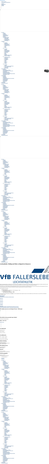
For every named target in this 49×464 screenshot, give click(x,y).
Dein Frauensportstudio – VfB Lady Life (8, 197)
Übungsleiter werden (7, 166)
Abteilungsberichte (5, 162)
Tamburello (6, 186)
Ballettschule (6, 43)
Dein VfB (3, 32)
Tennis (5, 61)
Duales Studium (6, 38)
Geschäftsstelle (5, 34)
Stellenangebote (6, 164)
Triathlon (6, 63)
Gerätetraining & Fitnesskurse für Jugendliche (8, 78)
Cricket (5, 98)
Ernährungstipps (5, 71)
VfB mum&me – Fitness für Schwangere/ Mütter (9, 73)
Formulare (4, 33)
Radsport (6, 54)
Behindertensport (7, 44)
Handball (6, 49)
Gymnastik (6, 175)
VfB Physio (4, 201)
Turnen (5, 62)
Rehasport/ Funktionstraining (6, 199)
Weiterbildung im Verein (6, 37)
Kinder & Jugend (4, 75)
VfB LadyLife (6, 67)
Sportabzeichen (6, 57)
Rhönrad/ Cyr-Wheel (7, 55)
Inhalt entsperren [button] (2, 296)
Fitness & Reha (3, 68)
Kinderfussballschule (7, 177)
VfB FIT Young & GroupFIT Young (9, 393)
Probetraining (4, 69)
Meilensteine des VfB (5, 87)
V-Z (3, 190)
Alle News (4, 36)
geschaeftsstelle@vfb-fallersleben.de (4, 333)
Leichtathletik (6, 52)
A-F (3, 369)
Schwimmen (6, 58)
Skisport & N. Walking (7, 109)
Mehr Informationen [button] (2, 295)
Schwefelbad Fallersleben (5, 83)
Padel (5, 380)
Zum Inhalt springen (2, 0)
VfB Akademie (6, 40)
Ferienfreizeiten (5, 77)
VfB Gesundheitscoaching (8, 66)
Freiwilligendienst (7, 39)
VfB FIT (6, 65)
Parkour (6, 53)
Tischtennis (6, 188)
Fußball (5, 47)
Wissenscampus (3, 82)
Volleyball (6, 64)
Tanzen (5, 60)
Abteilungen (3, 41)
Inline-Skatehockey (7, 50)
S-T (3, 56)
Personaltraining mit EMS (6, 72)
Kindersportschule (7, 51)
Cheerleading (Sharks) (7, 45)
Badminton (6, 42)
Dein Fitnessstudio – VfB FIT (6, 122)
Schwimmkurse (6, 111)
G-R (3, 48)
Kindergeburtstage (5, 79)
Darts (5, 46)
